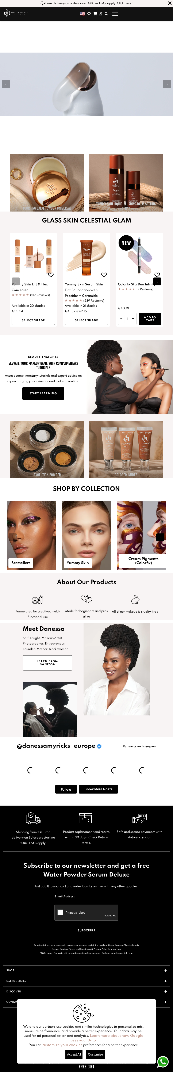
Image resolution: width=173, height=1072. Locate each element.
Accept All (74, 1054)
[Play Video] (50, 709)
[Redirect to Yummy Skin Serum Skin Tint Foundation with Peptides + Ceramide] (86, 256)
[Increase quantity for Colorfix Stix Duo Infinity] (133, 319)
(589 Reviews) (93, 300)
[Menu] (115, 13)
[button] (167, 84)
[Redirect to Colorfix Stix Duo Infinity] (139, 256)
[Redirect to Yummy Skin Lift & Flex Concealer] (33, 256)
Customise (95, 1054)
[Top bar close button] (170, 3)
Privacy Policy (100, 949)
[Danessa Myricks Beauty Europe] (15, 12)
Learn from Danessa (47, 663)
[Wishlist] (89, 13)
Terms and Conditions (80, 949)
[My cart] (95, 13)
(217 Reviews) (40, 295)
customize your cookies (62, 1045)
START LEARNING (43, 393)
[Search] (106, 13)
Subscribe (86, 930)
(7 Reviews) (145, 289)
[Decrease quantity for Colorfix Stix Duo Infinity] (121, 319)
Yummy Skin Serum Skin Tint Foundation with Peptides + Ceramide (84, 290)
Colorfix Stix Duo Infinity (136, 284)
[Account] (100, 13)
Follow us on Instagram (139, 746)
